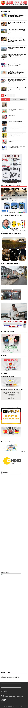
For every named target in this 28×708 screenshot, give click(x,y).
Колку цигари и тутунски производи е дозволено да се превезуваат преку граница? (16, 122)
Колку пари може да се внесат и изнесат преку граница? (15, 128)
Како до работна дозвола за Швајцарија (14, 140)
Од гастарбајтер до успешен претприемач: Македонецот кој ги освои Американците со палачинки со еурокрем (17, 39)
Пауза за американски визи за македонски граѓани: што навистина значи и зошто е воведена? (17, 15)
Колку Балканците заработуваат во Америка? (17, 48)
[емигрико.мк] (14, 5)
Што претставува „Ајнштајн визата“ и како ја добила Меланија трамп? (17, 88)
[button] (26, 7)
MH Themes (22, 706)
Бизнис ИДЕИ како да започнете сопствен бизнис (11, 693)
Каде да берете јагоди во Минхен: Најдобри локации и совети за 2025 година (16, 30)
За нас (2, 695)
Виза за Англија (12, 115)
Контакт (3, 700)
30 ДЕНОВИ (22, 99)
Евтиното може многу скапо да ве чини (16, 23)
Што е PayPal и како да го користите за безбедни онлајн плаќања (17, 147)
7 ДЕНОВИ (14, 99)
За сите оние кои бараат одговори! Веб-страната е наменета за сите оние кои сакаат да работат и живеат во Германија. (13, 698)
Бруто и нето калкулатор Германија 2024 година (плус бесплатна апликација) (16, 135)
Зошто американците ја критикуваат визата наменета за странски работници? (17, 80)
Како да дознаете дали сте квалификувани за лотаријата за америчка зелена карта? (16, 72)
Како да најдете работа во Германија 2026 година (16, 110)
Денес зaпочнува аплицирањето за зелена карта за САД (16, 64)
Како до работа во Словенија (15, 103)
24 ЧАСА (5, 99)
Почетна (3, 702)
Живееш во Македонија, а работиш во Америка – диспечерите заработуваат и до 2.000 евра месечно (17, 56)
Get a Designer (4, 691)
